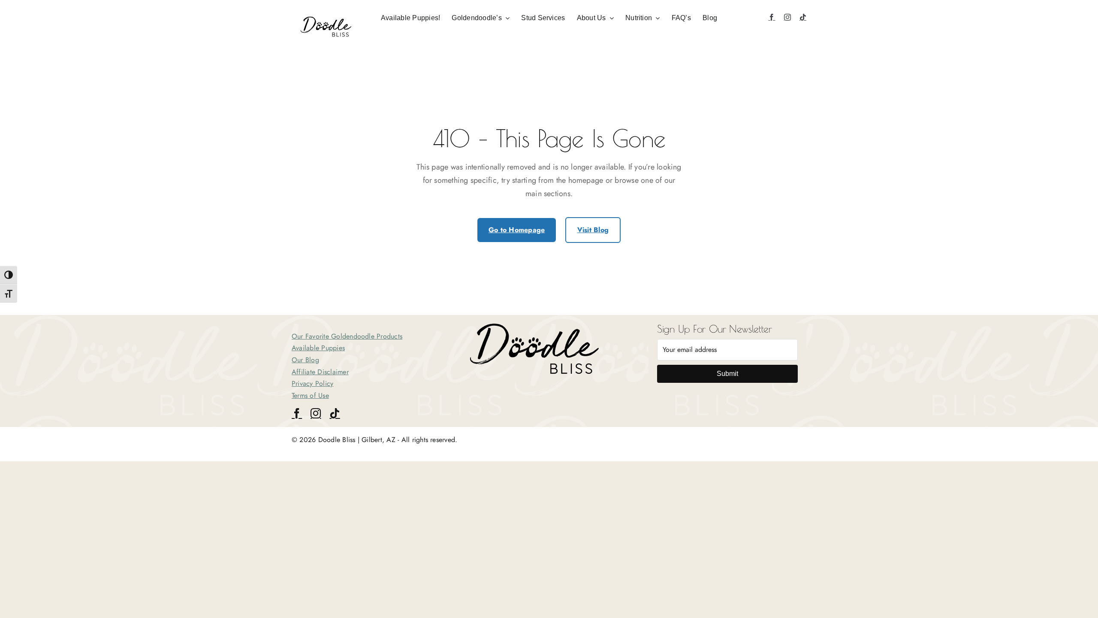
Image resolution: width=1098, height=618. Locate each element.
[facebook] (771, 17)
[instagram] (787, 17)
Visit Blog (593, 230)
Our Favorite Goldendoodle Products (347, 336)
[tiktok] (802, 17)
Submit (727, 373)
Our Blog (305, 360)
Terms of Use (310, 395)
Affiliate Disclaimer (320, 372)
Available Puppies (318, 348)
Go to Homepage (517, 230)
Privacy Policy (312, 383)
